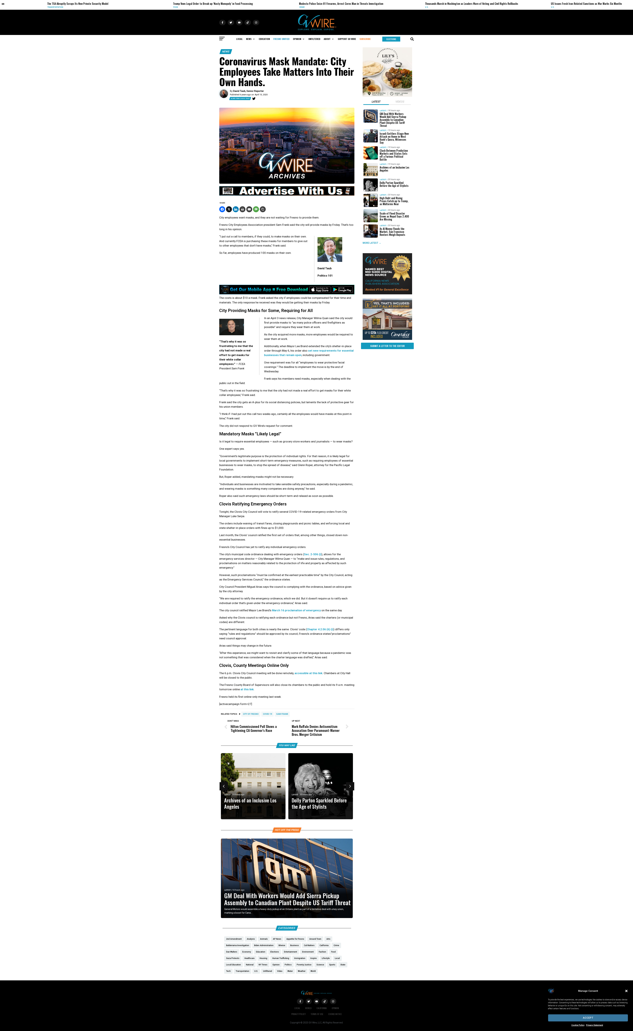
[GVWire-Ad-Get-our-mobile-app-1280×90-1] (286, 293)
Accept (588, 1017)
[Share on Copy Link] (263, 209)
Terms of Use (317, 1014)
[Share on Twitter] (229, 209)
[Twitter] (254, 98)
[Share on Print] (242, 209)
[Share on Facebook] (222, 209)
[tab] (376, 102)
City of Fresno (251, 714)
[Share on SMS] (256, 209)
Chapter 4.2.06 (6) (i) (320, 629)
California (321, 1008)
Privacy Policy (298, 1014)
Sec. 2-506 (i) (312, 554)
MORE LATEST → (372, 243)
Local (542, 7)
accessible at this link (308, 673)
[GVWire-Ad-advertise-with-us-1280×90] (286, 194)
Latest (227, 890)
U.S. (289, 7)
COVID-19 (267, 714)
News (226, 51)
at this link (247, 689)
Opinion (335, 1008)
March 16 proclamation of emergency (296, 610)
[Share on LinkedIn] (236, 209)
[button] (626, 991)
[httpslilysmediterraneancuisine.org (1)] (387, 96)
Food (37, 7)
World (308, 1008)
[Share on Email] (249, 209)
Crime (164, 7)
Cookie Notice (335, 1014)
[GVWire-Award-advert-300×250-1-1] (387, 293)
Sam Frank (282, 714)
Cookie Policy (577, 1025)
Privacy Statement (594, 1025)
